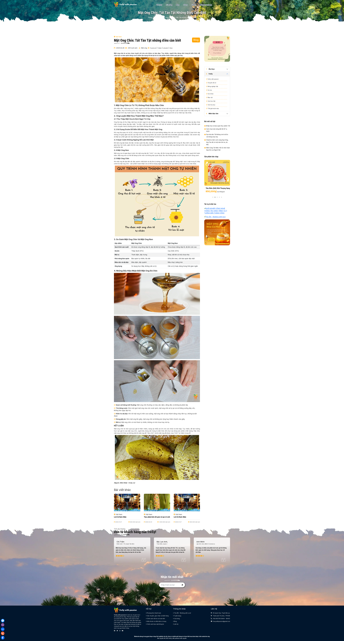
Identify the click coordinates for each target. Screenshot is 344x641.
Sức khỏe (210, 94)
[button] (213, 197)
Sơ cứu (210, 90)
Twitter (160, 48)
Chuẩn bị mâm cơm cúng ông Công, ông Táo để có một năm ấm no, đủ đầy (217, 142)
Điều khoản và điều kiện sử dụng (156, 621)
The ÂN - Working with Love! (182, 613)
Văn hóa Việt (211, 101)
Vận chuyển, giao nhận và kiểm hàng (158, 616)
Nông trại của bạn (206, 5)
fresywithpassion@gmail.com (221, 621)
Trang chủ (151, 17)
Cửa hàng (169, 5)
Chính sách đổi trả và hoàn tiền (156, 618)
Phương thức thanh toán (154, 613)
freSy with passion (213, 79)
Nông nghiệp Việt (213, 86)
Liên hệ (194, 5)
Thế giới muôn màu (213, 108)
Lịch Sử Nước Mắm (120, 517)
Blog (177, 5)
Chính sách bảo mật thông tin (155, 624)
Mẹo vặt (210, 97)
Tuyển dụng (177, 616)
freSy (209, 74)
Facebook (153, 48)
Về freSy (159, 5)
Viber (171, 48)
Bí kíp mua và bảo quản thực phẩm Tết (218, 126)
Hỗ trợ (185, 5)
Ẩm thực (210, 69)
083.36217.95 (217, 618)
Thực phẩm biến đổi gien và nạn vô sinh (157, 517)
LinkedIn (165, 48)
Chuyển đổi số (212, 82)
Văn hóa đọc (211, 105)
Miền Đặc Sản (212, 113)
